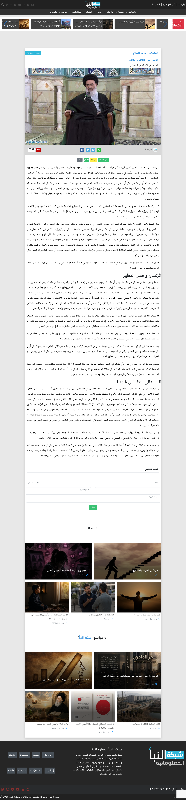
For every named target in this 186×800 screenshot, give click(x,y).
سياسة (121, 12)
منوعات (64, 12)
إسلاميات (110, 12)
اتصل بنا (156, 5)
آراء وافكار (132, 12)
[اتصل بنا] (32, 5)
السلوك (79, 159)
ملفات (54, 12)
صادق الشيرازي (103, 159)
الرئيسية (182, 5)
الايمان (86, 159)
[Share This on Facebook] (82, 150)
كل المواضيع (169, 5)
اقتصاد (99, 12)
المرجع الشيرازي (140, 53)
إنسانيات (89, 12)
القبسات (93, 159)
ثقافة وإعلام (76, 12)
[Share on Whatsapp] (99, 150)
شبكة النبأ (85, 638)
